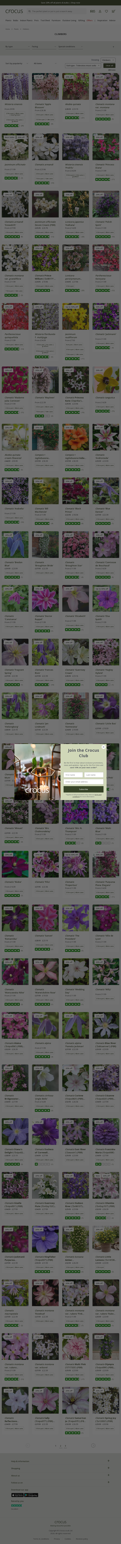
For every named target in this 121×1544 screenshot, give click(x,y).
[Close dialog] (104, 747)
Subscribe (83, 789)
